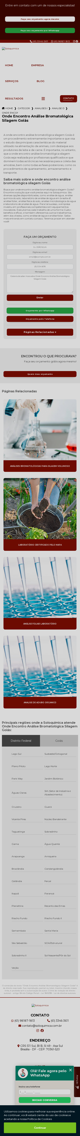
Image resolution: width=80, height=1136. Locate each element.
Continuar (40, 1127)
